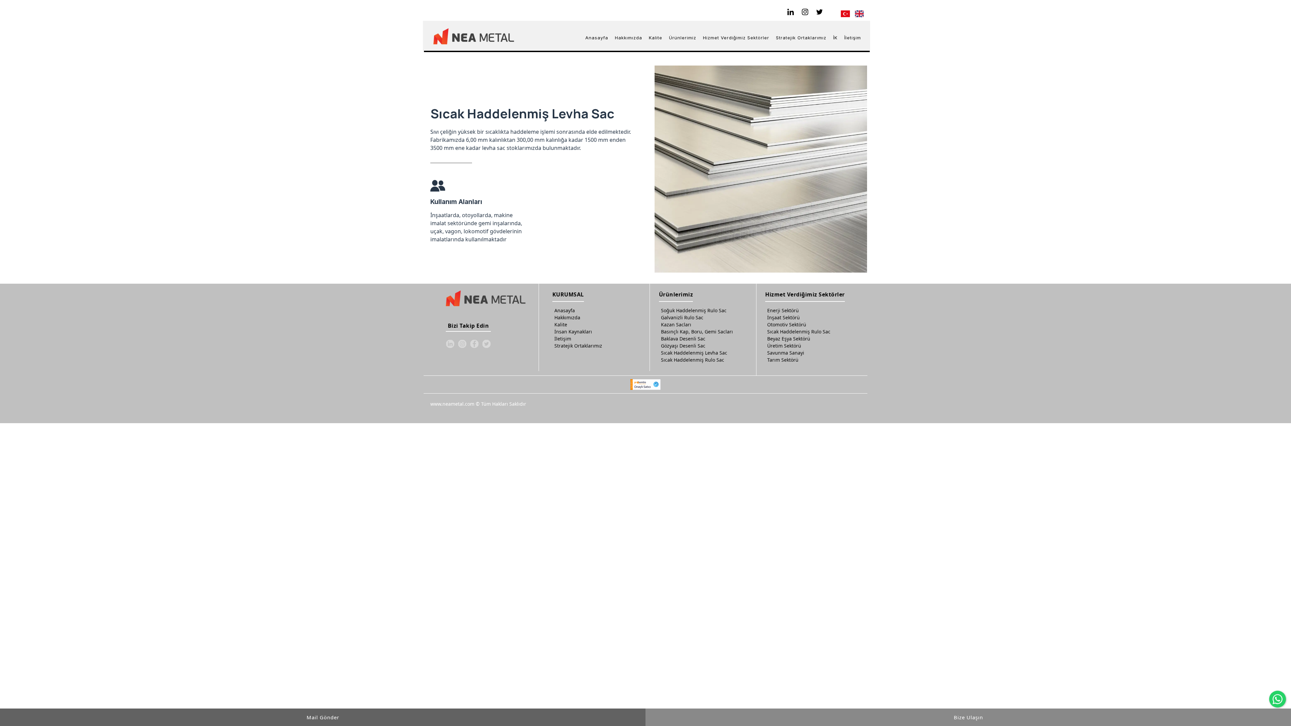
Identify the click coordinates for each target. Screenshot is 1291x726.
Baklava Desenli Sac (683, 338)
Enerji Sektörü (783, 310)
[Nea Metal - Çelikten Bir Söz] (473, 36)
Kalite (560, 324)
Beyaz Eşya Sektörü (788, 338)
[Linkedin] (790, 12)
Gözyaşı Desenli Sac (683, 345)
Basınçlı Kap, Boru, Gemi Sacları (697, 331)
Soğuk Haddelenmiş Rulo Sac (694, 310)
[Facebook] (474, 344)
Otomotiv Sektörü (786, 324)
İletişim (562, 338)
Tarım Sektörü (782, 360)
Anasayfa (564, 310)
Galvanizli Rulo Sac (682, 317)
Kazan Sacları (676, 324)
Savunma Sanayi (785, 353)
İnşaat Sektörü (783, 317)
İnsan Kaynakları (573, 331)
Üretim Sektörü (784, 345)
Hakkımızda (567, 317)
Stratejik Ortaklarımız (578, 345)
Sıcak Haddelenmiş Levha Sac (694, 353)
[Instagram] (805, 12)
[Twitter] (819, 12)
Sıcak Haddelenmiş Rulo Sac (692, 360)
